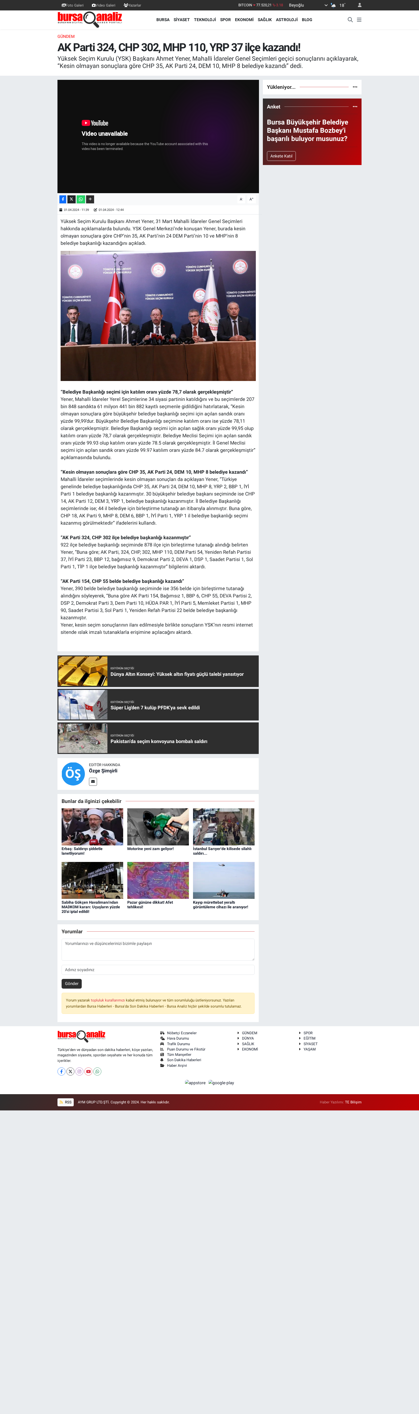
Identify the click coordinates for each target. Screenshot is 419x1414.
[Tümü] (355, 86)
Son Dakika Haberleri (184, 1060)
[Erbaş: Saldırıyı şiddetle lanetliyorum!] (92, 826)
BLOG (307, 19)
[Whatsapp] (97, 1071)
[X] (70, 1071)
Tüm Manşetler (179, 1054)
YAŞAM (310, 1049)
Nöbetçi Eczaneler (182, 1033)
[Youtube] (88, 1071)
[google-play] (221, 1082)
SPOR (225, 19)
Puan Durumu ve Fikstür (186, 1049)
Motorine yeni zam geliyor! (150, 848)
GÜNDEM (66, 36)
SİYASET (182, 19)
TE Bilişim (353, 1102)
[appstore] (196, 1082)
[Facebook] (61, 1071)
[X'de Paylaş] (71, 199)
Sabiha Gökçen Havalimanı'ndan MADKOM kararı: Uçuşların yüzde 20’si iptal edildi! (91, 907)
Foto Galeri (75, 5)
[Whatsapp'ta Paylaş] (81, 199)
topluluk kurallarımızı (108, 1000)
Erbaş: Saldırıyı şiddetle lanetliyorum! (82, 851)
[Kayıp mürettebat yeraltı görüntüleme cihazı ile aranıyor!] (224, 880)
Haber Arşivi (177, 1065)
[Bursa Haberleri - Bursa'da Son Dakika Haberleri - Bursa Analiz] (90, 19)
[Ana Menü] (359, 20)
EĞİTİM (309, 1038)
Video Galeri (105, 5)
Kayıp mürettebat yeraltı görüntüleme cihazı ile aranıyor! (220, 904)
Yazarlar (134, 5)
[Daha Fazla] (90, 199)
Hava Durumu (178, 1038)
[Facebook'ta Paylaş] (62, 199)
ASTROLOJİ (287, 19)
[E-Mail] (93, 782)
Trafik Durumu (178, 1044)
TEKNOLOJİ (205, 19)
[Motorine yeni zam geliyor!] (158, 826)
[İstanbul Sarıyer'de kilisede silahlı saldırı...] (224, 826)
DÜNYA (248, 1038)
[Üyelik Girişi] (358, 5)
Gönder (72, 983)
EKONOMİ (244, 19)
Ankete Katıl (281, 156)
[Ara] (350, 20)
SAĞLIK (265, 19)
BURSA (162, 19)
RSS (68, 1102)
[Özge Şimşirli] (73, 773)
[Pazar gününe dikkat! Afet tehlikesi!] (158, 880)
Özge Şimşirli (103, 771)
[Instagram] (79, 1071)
